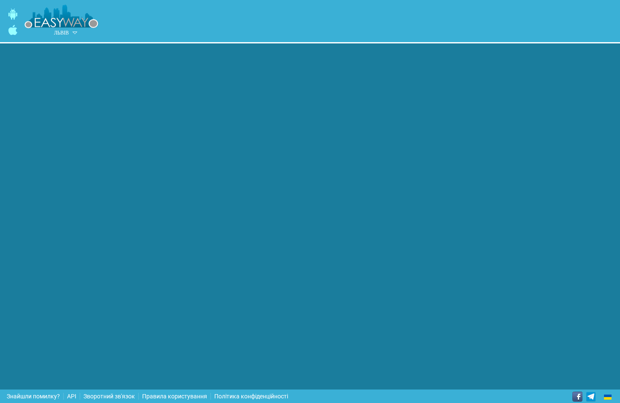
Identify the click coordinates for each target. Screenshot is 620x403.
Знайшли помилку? (33, 396)
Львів (61, 33)
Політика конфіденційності (251, 396)
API (71, 396)
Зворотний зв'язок (109, 396)
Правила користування (174, 396)
